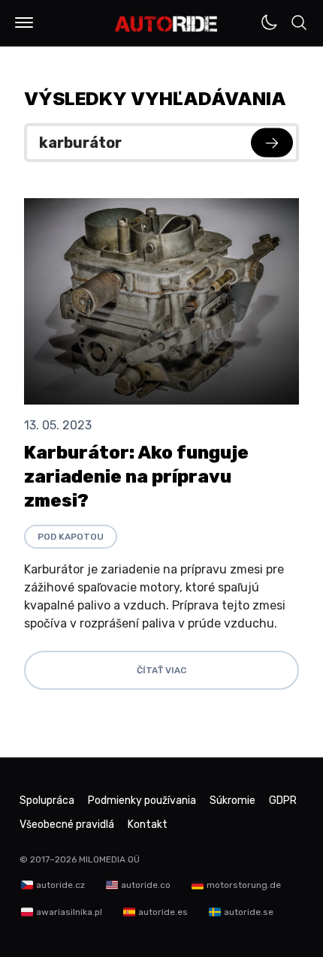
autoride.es (163, 912)
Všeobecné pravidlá (67, 824)
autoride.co (146, 885)
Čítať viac (161, 670)
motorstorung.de (244, 885)
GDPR (283, 800)
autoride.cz (60, 885)
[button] (24, 22)
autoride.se (248, 912)
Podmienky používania (142, 800)
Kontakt (148, 824)
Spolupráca (47, 800)
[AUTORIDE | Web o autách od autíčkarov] (166, 24)
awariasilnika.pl (69, 912)
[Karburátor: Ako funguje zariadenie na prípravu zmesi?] (161, 301)
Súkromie (232, 800)
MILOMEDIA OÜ (109, 859)
